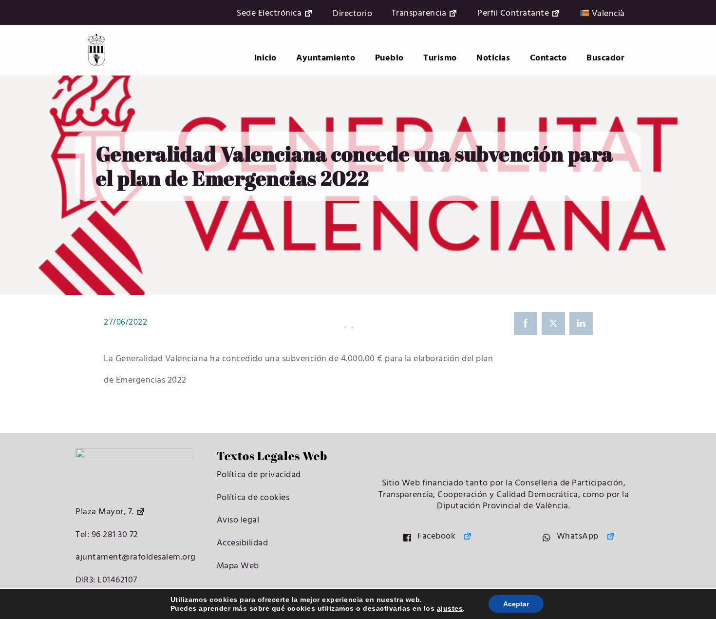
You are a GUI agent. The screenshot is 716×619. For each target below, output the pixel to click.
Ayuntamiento (325, 58)
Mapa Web (238, 566)
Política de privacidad (259, 475)
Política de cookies (253, 498)
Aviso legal (238, 520)
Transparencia (419, 14)
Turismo (440, 58)
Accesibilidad (242, 543)
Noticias (493, 58)
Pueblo (389, 58)
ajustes (450, 608)
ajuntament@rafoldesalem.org (135, 557)
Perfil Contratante (513, 14)
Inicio (265, 58)
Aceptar (516, 604)
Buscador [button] (605, 58)
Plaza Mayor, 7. (104, 512)
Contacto (548, 58)
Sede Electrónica (269, 14)
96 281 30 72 (113, 535)
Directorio (352, 14)
